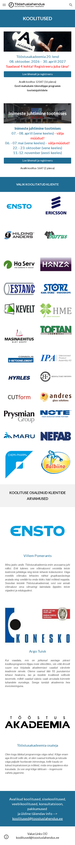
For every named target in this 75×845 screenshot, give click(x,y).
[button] (4, 5)
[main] (38, 18)
